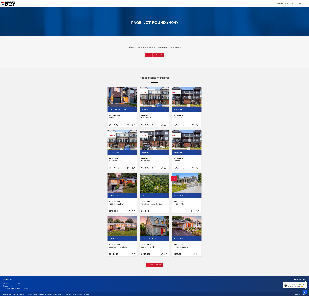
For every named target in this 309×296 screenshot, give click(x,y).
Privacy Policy (67, 294)
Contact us (158, 54)
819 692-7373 (9, 286)
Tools (293, 3)
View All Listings (154, 265)
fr (306, 3)
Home (148, 54)
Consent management (84, 294)
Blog (286, 3)
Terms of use (75, 294)
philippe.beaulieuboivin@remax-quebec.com (18, 288)
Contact (299, 3)
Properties (279, 3)
